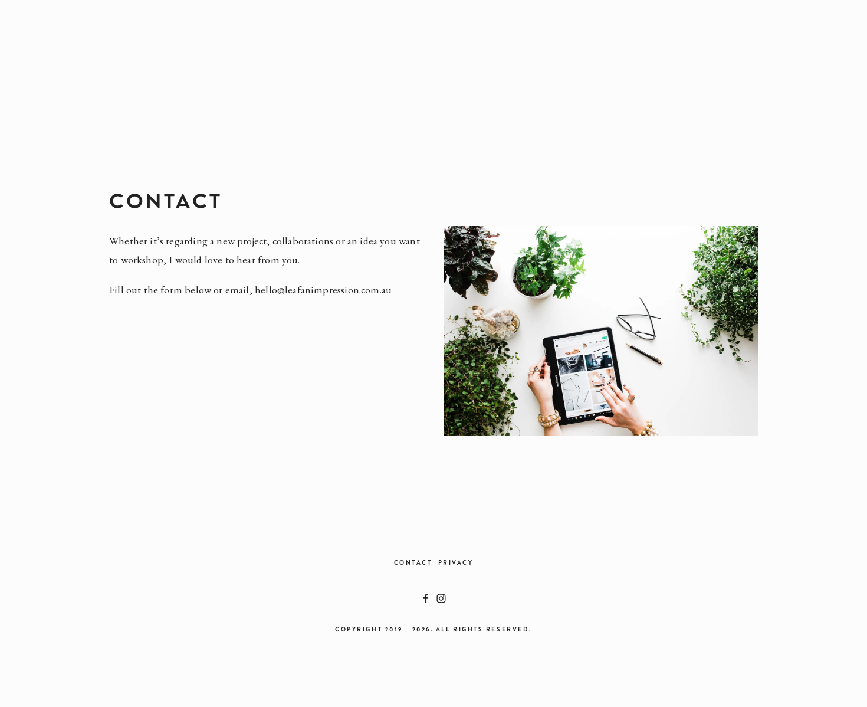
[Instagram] (441, 598)
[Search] (186, 49)
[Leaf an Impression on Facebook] (426, 598)
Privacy (456, 562)
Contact (413, 562)
